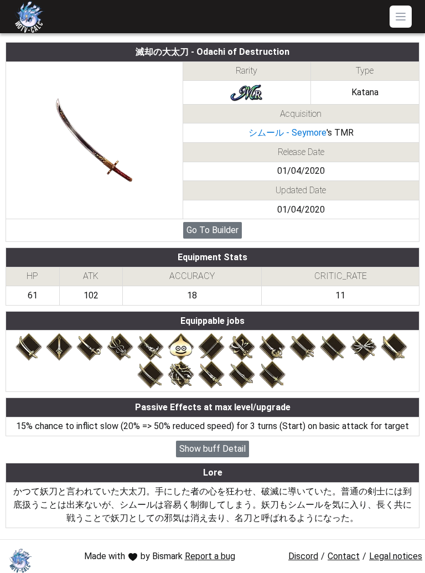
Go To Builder (212, 230)
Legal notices (395, 556)
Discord (303, 556)
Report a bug (210, 556)
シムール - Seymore (287, 132)
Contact (344, 556)
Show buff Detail (212, 448)
